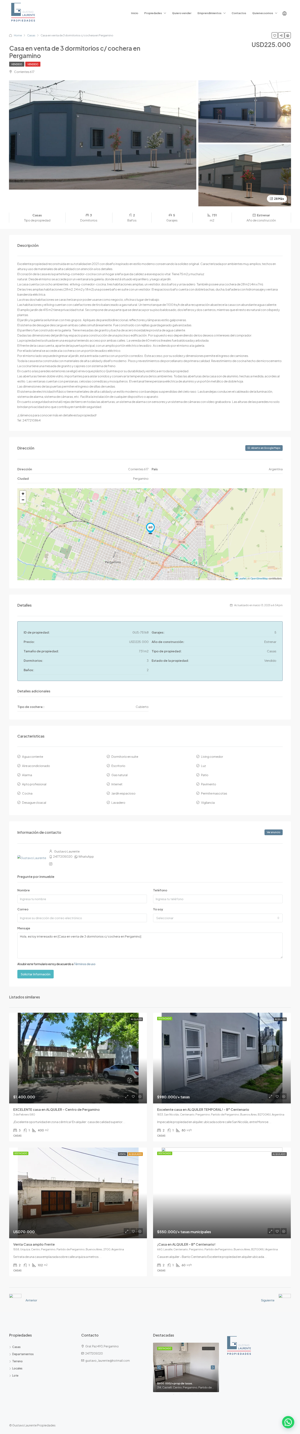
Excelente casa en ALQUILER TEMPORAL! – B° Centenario (203, 1109)
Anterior (31, 1300)
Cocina (27, 793)
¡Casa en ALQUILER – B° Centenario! (186, 1244)
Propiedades (153, 13)
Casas (31, 35)
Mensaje (23, 928)
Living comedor (212, 756)
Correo (22, 909)
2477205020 (62, 856)
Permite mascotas (214, 793)
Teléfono (160, 890)
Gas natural (119, 775)
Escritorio (118, 766)
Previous (159, 1367)
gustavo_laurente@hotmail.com (107, 1360)
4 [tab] (194, 1396)
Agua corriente (32, 756)
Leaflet (242, 578)
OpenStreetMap (259, 578)
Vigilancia (208, 802)
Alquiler (136, 1019)
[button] (150, 528)
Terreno (17, 1361)
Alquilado (135, 1154)
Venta (122, 1154)
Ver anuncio (273, 832)
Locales (17, 1368)
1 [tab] (176, 1396)
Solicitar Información (35, 974)
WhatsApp (86, 856)
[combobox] (218, 918)
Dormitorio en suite (124, 756)
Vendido (16, 64)
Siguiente (267, 1300)
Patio (204, 775)
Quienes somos (262, 13)
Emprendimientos (209, 13)
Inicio (134, 13)
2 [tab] (182, 1396)
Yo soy (158, 909)
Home (18, 35)
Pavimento (208, 784)
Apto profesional (34, 784)
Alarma (27, 775)
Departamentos (23, 1354)
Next (213, 1367)
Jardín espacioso (123, 793)
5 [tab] (200, 1396)
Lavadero (118, 802)
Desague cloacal (34, 802)
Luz (203, 766)
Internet (116, 784)
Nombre (23, 890)
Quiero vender (181, 13)
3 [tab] (188, 1396)
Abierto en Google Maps (265, 447)
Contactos (239, 13)
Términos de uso (85, 964)
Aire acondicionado (36, 766)
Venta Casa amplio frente (34, 1244)
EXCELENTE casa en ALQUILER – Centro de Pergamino (56, 1109)
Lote (15, 1375)
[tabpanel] (186, 1367)
